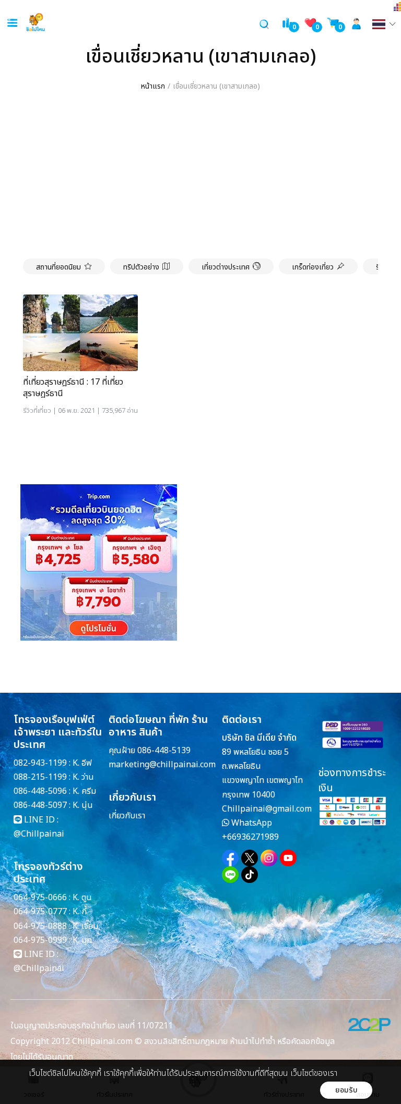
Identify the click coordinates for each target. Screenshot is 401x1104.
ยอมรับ (346, 1090)
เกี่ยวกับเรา (127, 815)
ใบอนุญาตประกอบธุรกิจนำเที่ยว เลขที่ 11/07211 (91, 1026)
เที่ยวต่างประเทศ (226, 267)
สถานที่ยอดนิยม (58, 267)
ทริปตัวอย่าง (141, 267)
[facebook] (230, 858)
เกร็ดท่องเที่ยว (313, 267)
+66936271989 (250, 837)
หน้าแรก (153, 86)
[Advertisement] (200, 176)
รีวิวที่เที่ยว (37, 411)
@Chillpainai (39, 834)
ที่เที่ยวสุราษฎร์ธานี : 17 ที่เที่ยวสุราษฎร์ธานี (73, 388)
